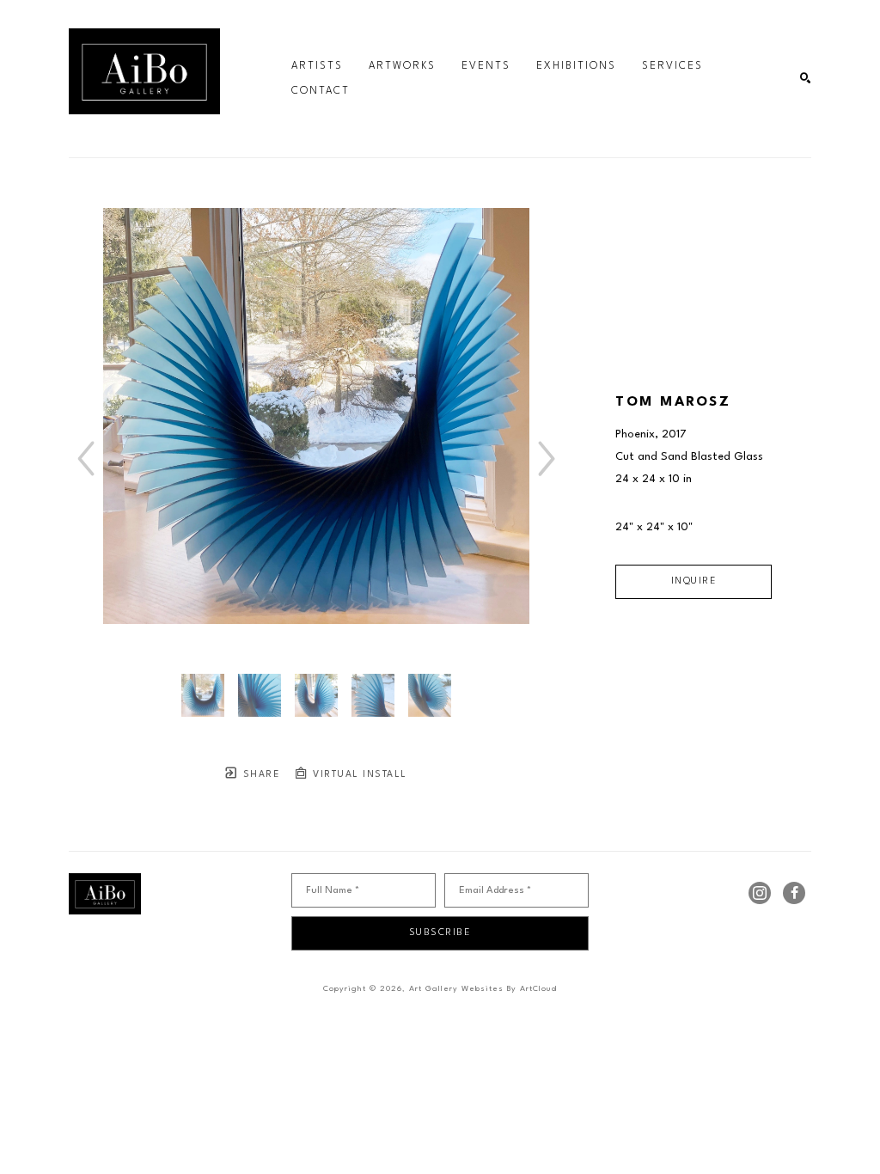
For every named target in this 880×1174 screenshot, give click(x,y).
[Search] (805, 78)
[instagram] (760, 893)
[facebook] (794, 893)
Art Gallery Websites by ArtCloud (483, 989)
